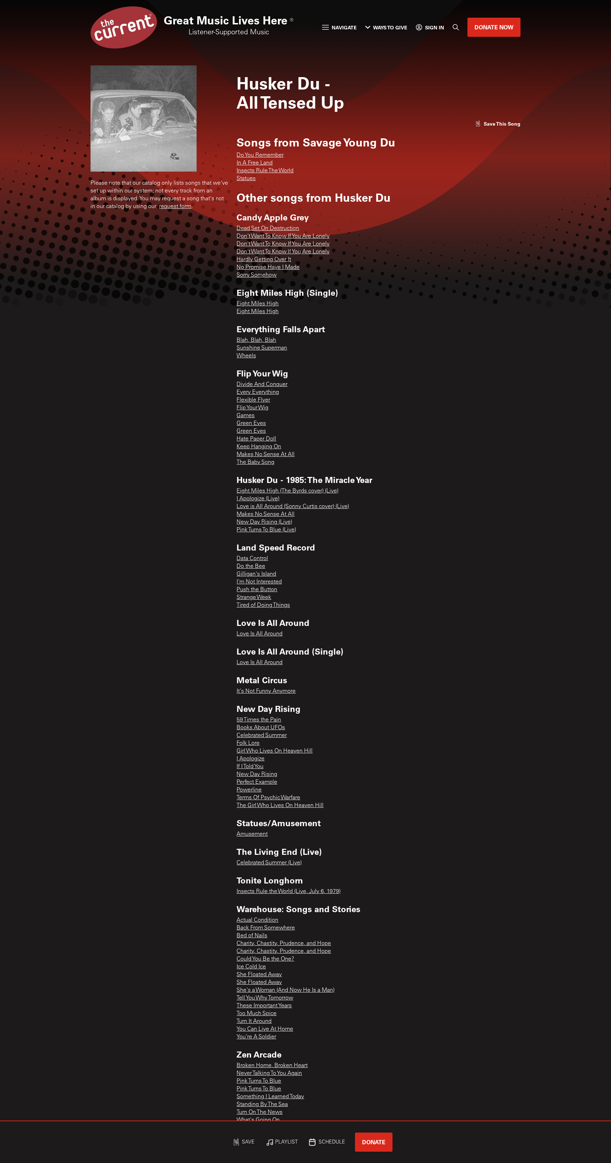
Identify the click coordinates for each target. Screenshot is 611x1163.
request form (175, 206)
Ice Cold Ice (251, 967)
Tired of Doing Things (263, 605)
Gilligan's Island (256, 574)
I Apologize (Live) (258, 499)
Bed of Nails (252, 936)
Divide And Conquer (262, 384)
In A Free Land (255, 163)
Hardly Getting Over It (264, 260)
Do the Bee (251, 566)
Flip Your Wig (252, 408)
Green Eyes (251, 423)
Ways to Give (390, 27)
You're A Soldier (256, 1037)
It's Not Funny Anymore (266, 691)
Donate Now (494, 27)
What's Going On (258, 1120)
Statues (246, 179)
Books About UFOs (261, 728)
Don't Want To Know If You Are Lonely (283, 236)
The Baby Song (255, 462)
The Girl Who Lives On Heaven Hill (280, 805)
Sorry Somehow (257, 275)
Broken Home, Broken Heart (272, 1066)
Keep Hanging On (259, 447)
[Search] (456, 27)
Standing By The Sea (262, 1104)
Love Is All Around (260, 634)
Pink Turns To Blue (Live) (266, 530)
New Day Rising (257, 774)
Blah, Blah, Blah (256, 340)
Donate (373, 1142)
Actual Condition (257, 920)
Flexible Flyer (253, 400)
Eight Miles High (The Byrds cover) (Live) (287, 491)
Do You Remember (260, 155)
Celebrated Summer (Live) (269, 863)
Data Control (252, 559)
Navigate (344, 27)
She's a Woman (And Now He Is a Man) (285, 990)
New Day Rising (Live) (264, 522)
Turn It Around (254, 1021)
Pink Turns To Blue (259, 1081)
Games (246, 416)
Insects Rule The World (265, 171)
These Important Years (264, 1006)
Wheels (246, 356)
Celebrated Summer (262, 735)
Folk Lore (248, 743)
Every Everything (258, 392)
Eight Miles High (258, 304)
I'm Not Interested (259, 582)
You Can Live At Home (265, 1029)
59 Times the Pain (259, 720)
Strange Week (254, 597)
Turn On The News (260, 1112)
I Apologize (250, 759)
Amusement (252, 834)
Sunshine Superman (262, 348)
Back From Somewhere (266, 928)
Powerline (249, 790)
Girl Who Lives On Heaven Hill (275, 751)
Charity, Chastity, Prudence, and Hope (284, 943)
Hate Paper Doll (256, 439)
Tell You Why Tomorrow (265, 998)
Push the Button (257, 590)
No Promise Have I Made (268, 267)
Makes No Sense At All (266, 454)
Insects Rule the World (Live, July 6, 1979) (289, 891)
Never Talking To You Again (269, 1073)
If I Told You (250, 767)
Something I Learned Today (270, 1097)
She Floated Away (259, 975)
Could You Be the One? (265, 959)
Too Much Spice (257, 1014)
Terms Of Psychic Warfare (268, 798)
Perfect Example (257, 782)
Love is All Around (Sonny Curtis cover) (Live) (293, 506)
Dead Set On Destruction (268, 228)
